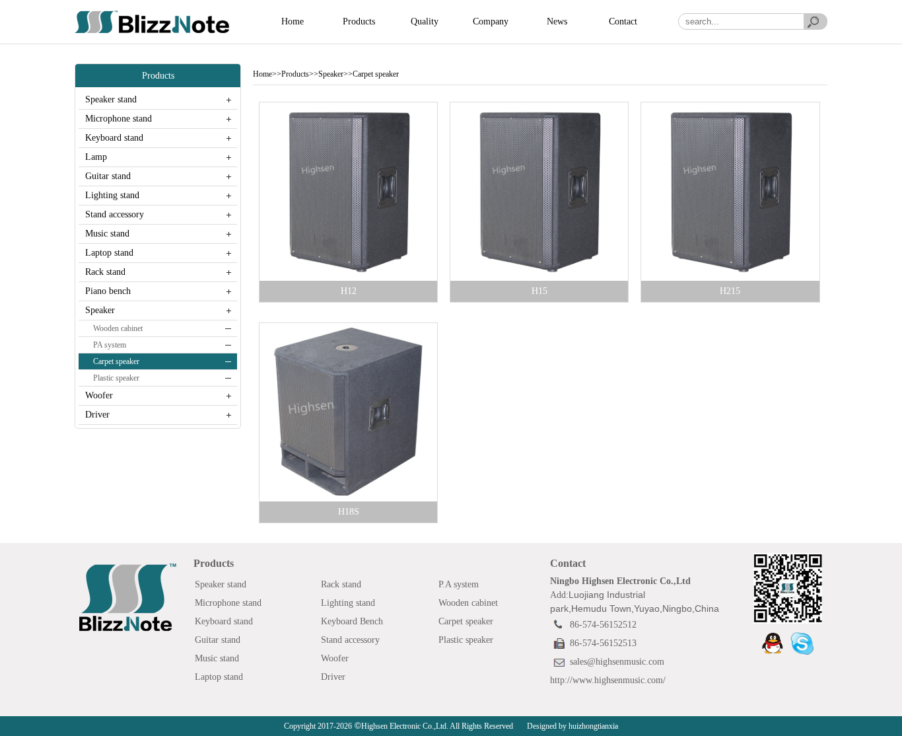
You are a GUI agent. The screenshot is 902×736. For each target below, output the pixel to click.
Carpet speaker (116, 361)
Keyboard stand (114, 138)
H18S (348, 512)
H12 (349, 291)
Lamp (96, 157)
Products (359, 21)
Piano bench (108, 291)
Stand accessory (114, 214)
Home (292, 21)
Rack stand (105, 272)
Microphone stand (118, 119)
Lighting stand (112, 195)
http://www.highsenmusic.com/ (608, 680)
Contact (623, 21)
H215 (730, 291)
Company (490, 21)
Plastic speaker (116, 378)
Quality (424, 21)
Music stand (107, 234)
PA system (109, 345)
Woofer (99, 395)
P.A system (458, 584)
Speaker (100, 310)
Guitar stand (108, 176)
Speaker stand (111, 99)
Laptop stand (109, 253)
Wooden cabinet (118, 328)
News (557, 21)
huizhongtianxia (592, 726)
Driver (97, 415)
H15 (539, 291)
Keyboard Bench (352, 621)
